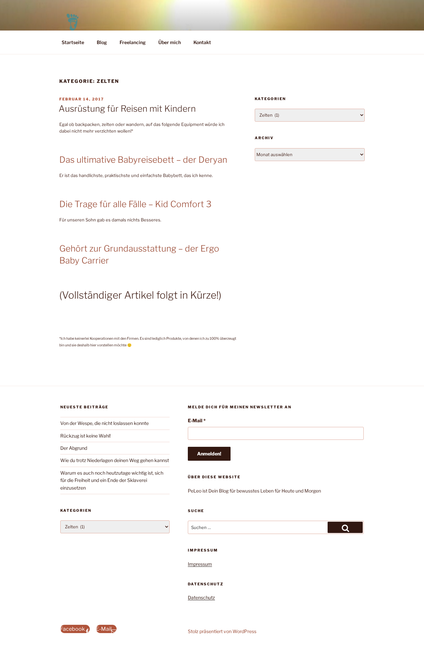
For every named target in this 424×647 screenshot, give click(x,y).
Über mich (169, 42)
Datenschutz (201, 597)
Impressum (200, 564)
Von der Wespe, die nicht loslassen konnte (104, 423)
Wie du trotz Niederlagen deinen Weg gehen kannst (114, 460)
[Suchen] (345, 527)
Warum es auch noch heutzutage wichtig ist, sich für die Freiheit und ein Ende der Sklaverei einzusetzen (111, 480)
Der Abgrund (73, 448)
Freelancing (133, 42)
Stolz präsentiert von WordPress (222, 631)
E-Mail (197, 420)
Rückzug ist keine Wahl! (85, 436)
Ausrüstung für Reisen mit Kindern (127, 108)
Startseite (73, 42)
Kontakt (202, 42)
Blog (102, 42)
